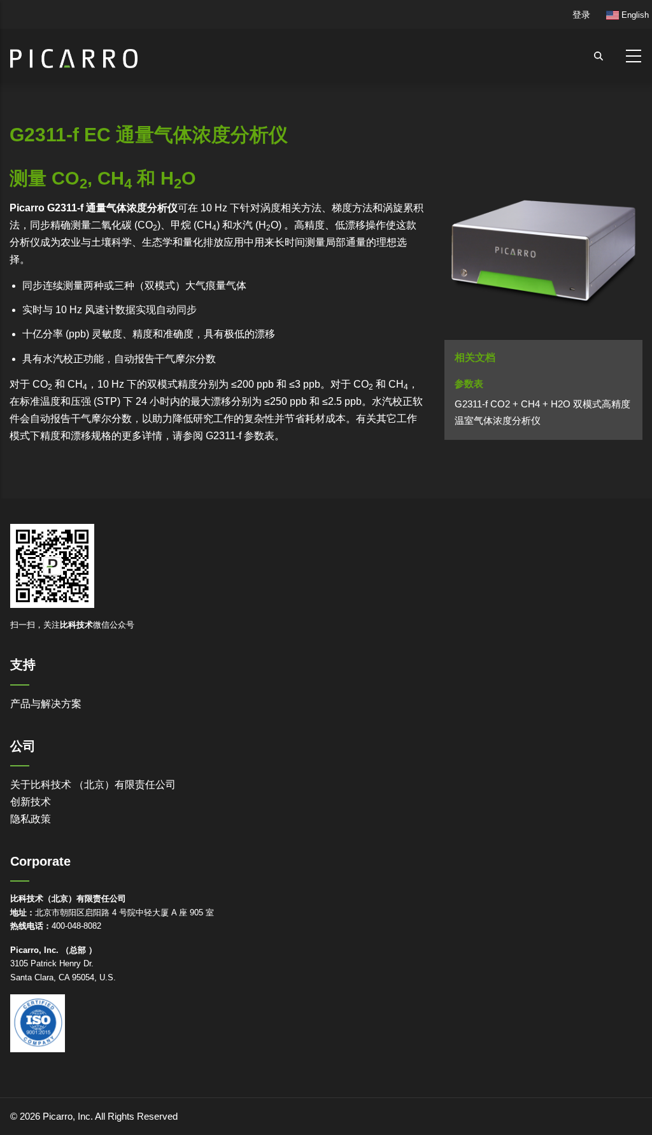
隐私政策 (30, 819)
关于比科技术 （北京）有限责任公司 (93, 784)
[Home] (74, 53)
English (634, 15)
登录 (581, 15)
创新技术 (30, 801)
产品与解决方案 (46, 703)
